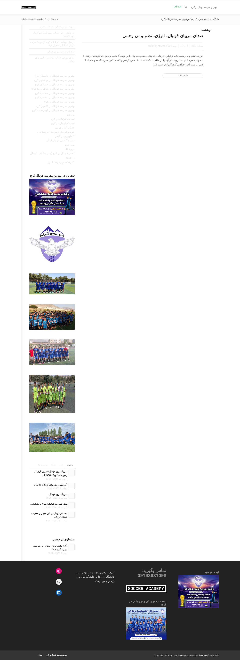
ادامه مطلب (183, 75)
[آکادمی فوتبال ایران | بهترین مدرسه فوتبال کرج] (28, 7)
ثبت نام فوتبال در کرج (63, 119)
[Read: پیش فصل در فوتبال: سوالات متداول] (72, 505)
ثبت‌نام (178, 6)
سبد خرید (70, 144)
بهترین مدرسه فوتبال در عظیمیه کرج (55, 93)
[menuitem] (204, 7)
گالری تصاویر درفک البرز (61, 162)
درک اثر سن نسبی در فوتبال (61, 51)
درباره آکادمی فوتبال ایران (60, 140)
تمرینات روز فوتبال (58, 494)
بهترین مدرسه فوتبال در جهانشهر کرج (54, 80)
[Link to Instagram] (28, 655)
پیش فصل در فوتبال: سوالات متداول (57, 26)
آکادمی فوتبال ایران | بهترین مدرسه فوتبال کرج (191, 655)
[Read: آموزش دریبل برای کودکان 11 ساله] (72, 486)
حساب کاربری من (65, 127)
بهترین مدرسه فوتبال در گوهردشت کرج (53, 110)
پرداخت (70, 114)
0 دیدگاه (184, 46)
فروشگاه (70, 149)
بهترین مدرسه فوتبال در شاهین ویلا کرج (53, 88)
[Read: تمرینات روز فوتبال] (72, 496)
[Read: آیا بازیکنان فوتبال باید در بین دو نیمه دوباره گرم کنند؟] (72, 547)
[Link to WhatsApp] (23, 655)
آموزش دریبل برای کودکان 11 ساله (50, 485)
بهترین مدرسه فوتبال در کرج (59, 101)
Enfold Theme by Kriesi (163, 655)
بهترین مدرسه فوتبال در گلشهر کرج (55, 106)
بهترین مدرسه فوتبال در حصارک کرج (55, 84)
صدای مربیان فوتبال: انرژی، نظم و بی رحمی (163, 35)
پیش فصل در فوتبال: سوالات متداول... (48, 504)
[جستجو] (186, 7)
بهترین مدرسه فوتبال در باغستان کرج (55, 75)
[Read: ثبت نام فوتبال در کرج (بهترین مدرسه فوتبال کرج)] (72, 515)
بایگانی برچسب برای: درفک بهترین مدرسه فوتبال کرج (190, 19)
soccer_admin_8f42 (159, 46)
